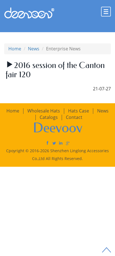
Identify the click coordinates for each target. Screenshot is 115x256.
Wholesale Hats (43, 111)
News (33, 49)
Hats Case (78, 111)
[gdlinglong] (47, 142)
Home (14, 49)
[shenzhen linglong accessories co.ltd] (61, 142)
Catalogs (49, 117)
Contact (74, 117)
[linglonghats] (54, 142)
